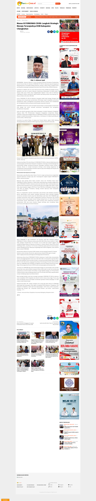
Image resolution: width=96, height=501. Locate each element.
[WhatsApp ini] (57, 31)
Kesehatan (71, 435)
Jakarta (70, 441)
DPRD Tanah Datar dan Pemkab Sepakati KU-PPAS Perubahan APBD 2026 (22, 341)
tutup (49, 483)
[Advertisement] (38, 44)
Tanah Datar (71, 424)
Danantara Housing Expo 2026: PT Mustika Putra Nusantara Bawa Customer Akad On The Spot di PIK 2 (52, 355)
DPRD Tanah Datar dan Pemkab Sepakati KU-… (71, 427)
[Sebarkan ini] (48, 31)
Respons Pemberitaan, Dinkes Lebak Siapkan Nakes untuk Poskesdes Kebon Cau (52, 341)
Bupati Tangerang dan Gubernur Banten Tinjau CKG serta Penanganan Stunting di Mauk (37, 369)
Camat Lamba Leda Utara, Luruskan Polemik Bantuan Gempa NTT (60, 16)
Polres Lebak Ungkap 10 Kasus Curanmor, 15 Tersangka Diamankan (37, 355)
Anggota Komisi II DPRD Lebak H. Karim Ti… (71, 433)
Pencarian (58, 3)
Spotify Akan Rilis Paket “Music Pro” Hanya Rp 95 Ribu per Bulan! (49, 323)
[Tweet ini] (51, 31)
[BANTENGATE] (26, 3)
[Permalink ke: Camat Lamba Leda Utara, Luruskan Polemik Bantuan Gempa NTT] (23, 349)
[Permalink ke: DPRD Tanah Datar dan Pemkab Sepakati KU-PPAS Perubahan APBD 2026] (23, 335)
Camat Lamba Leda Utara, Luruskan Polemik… (70, 443)
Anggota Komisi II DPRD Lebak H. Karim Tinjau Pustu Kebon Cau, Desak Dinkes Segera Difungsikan (37, 341)
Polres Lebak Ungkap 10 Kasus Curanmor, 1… (71, 448)
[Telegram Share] (54, 31)
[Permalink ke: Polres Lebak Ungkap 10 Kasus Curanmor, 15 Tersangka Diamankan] (37, 349)
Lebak (75, 435)
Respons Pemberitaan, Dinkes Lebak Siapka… (71, 438)
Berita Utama (66, 424)
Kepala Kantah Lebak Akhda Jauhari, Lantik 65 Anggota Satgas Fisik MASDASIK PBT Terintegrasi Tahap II (23, 369)
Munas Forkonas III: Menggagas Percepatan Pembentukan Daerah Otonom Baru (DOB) (25, 323)
